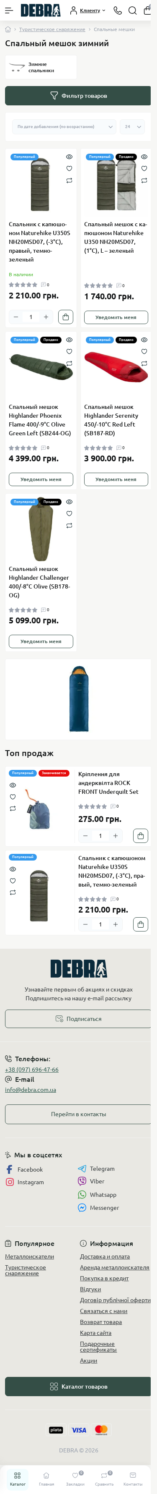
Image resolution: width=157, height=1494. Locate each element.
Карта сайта (95, 1332)
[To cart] (65, 317)
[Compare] (69, 179)
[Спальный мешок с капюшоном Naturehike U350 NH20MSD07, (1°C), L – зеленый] (116, 184)
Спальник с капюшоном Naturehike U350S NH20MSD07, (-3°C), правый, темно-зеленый (39, 242)
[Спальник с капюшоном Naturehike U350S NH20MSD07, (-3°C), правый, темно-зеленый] (41, 184)
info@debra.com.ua (30, 1089)
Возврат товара (101, 1322)
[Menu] (9, 10)
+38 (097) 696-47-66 (32, 1069)
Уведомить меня (115, 317)
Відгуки (90, 1289)
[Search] (133, 10)
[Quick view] (69, 156)
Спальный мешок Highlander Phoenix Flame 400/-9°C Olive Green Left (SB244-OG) (40, 420)
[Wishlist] (69, 168)
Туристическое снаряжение (52, 29)
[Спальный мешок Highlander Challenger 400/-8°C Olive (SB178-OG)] (41, 529)
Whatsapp (103, 1194)
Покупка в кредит (104, 1278)
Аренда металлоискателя (114, 1267)
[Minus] (16, 317)
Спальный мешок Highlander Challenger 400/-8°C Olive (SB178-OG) (39, 582)
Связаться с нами (103, 1311)
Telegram (102, 1168)
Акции (88, 1360)
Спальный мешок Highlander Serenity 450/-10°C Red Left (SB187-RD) (111, 420)
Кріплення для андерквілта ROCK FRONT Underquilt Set (108, 783)
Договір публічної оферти (115, 1300)
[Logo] (40, 10)
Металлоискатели (29, 1256)
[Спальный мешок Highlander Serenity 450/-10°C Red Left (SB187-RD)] (116, 367)
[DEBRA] (78, 969)
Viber (97, 1181)
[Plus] (46, 317)
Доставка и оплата (105, 1256)
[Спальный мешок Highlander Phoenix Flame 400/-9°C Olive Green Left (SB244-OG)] (41, 367)
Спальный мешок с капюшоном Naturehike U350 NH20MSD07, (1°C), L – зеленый (115, 237)
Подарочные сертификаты (98, 1346)
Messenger (104, 1207)
